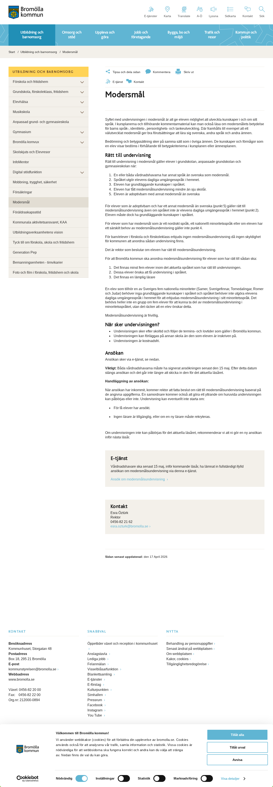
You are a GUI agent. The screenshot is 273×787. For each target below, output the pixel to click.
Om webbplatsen (179, 654)
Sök (261, 16)
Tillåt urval (237, 747)
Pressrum (95, 700)
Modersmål (21, 202)
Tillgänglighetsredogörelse (186, 664)
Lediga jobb (96, 659)
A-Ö (199, 16)
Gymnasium (22, 132)
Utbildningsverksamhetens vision (38, 232)
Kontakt (248, 16)
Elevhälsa (20, 102)
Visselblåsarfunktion (103, 669)
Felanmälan (96, 664)
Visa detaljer (230, 778)
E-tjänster (150, 16)
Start (12, 52)
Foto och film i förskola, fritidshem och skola (45, 272)
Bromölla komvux (26, 142)
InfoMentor (21, 162)
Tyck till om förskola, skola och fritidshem (43, 242)
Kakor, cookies (177, 659)
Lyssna (213, 16)
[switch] (124, 778)
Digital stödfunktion (27, 172)
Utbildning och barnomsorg (38, 52)
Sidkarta (230, 16)
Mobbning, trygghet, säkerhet (35, 182)
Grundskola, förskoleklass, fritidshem (40, 92)
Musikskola (21, 112)
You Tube (95, 715)
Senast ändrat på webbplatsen (189, 648)
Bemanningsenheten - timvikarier (38, 262)
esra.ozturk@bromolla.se (129, 526)
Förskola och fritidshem (30, 82)
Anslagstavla (97, 654)
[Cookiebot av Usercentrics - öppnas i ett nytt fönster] (27, 778)
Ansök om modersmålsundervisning (138, 479)
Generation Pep (25, 252)
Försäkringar (22, 192)
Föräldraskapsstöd (27, 212)
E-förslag (94, 684)
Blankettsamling (100, 674)
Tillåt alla (237, 735)
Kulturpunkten (98, 690)
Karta (167, 16)
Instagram (95, 710)
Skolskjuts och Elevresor (31, 152)
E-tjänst (118, 82)
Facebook (95, 705)
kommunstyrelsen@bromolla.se (32, 669)
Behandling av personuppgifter (189, 643)
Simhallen (95, 695)
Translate (184, 16)
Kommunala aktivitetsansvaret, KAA (40, 222)
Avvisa (237, 760)
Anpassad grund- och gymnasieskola (41, 122)
